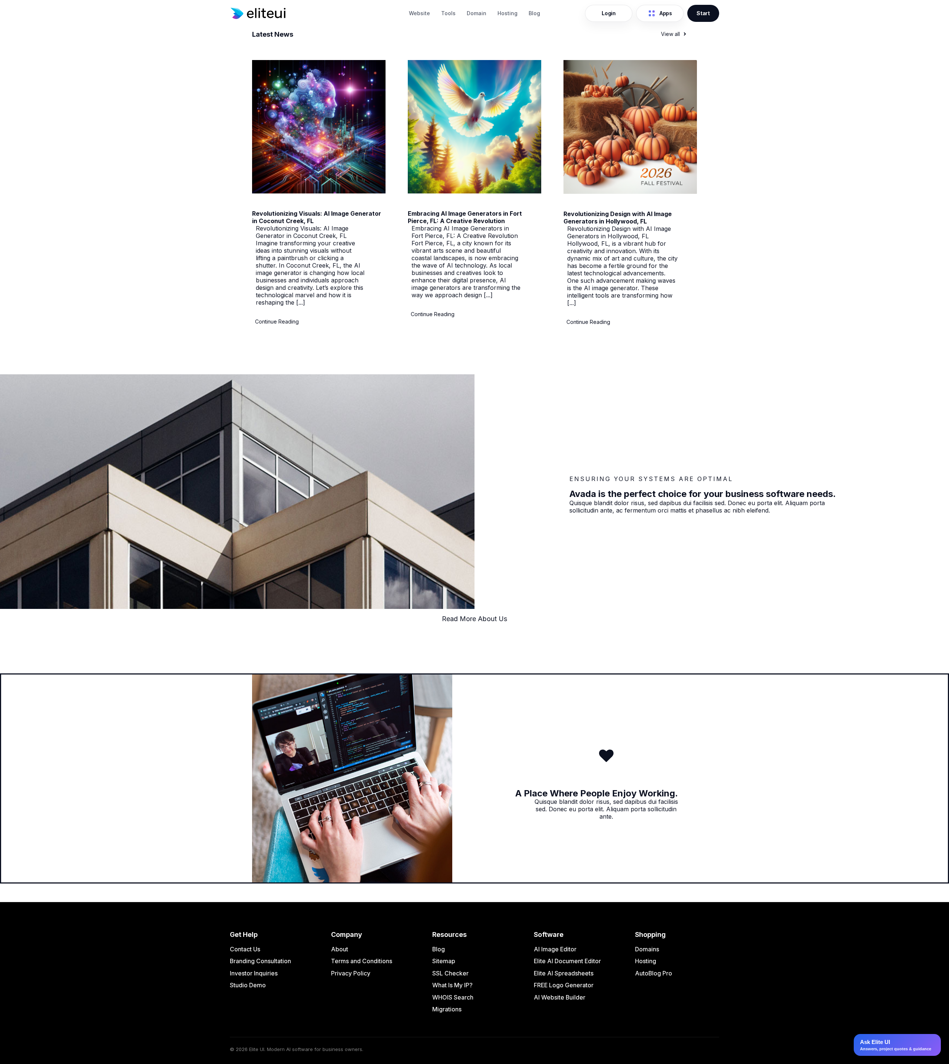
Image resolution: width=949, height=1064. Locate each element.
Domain (476, 13)
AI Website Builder (559, 997)
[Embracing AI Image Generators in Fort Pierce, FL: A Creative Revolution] (474, 191)
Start (703, 13)
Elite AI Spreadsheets (563, 973)
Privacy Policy (350, 973)
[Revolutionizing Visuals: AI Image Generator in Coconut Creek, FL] (319, 191)
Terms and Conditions (361, 961)
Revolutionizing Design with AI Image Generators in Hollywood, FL (617, 217)
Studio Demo (248, 985)
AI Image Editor (555, 949)
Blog (534, 13)
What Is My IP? (452, 985)
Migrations (447, 1009)
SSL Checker (450, 973)
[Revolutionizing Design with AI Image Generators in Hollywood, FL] (630, 191)
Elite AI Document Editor (567, 961)
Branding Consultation (260, 961)
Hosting (507, 13)
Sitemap (443, 961)
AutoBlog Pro (653, 973)
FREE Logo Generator (563, 985)
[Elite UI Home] (315, 13)
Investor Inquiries (254, 973)
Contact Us (245, 949)
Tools (448, 13)
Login (609, 13)
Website (419, 13)
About (339, 949)
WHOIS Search (452, 997)
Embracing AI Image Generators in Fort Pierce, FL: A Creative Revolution (465, 217)
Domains (647, 949)
